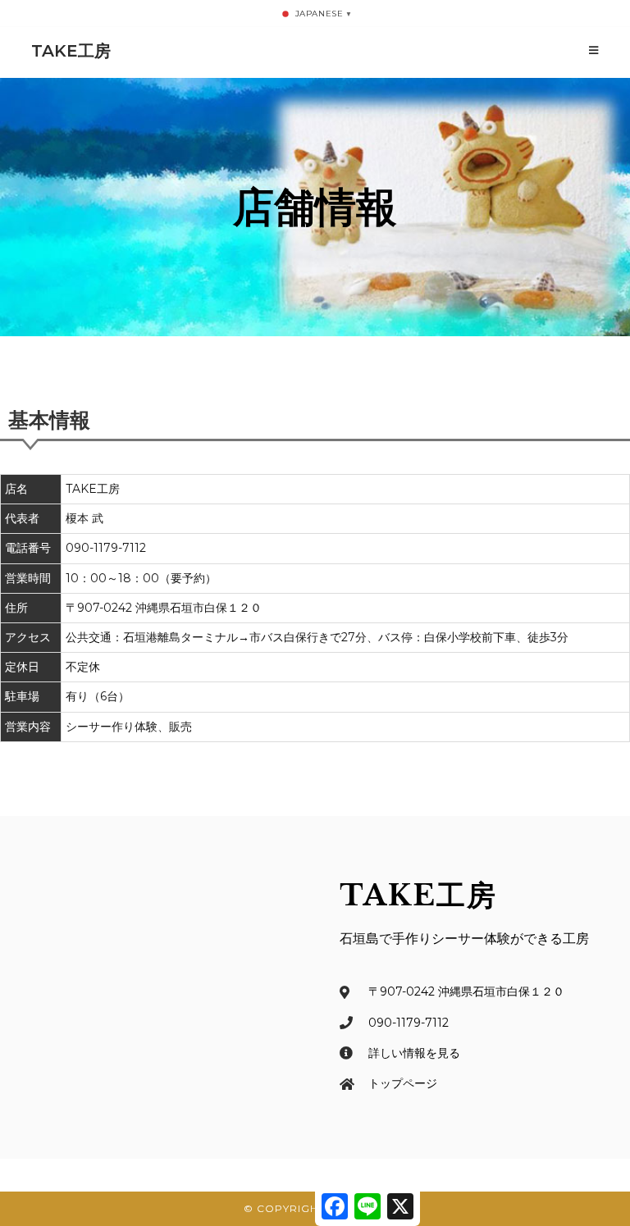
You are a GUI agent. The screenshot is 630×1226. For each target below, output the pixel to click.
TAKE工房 (71, 51)
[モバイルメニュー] (594, 50)
